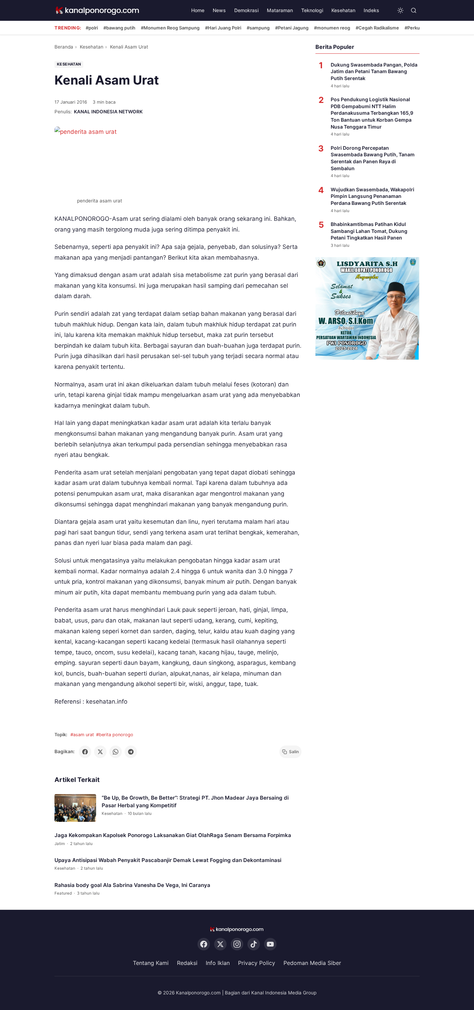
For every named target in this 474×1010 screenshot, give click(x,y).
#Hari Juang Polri (223, 28)
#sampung (258, 28)
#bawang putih (119, 28)
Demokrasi (246, 10)
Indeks (371, 10)
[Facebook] (203, 944)
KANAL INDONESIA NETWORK (108, 111)
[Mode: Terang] (400, 10)
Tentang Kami (151, 962)
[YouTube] (270, 944)
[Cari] (414, 10)
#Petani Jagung (291, 28)
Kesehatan (343, 10)
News (219, 10)
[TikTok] (253, 944)
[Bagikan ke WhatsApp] (115, 752)
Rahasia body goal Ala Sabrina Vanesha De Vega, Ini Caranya (132, 884)
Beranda (63, 47)
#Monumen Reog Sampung (170, 28)
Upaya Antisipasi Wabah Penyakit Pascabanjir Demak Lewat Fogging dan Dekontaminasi (167, 860)
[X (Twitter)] (220, 944)
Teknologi (312, 10)
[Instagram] (237, 944)
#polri (92, 28)
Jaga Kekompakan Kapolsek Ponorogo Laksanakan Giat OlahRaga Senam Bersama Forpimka (172, 835)
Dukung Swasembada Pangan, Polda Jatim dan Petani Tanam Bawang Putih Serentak (374, 71)
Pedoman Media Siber (312, 962)
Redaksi (187, 962)
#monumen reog (332, 28)
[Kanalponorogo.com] (97, 10)
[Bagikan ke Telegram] (131, 752)
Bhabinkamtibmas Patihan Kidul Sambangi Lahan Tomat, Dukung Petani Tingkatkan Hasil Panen (369, 231)
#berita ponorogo (114, 734)
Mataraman (280, 10)
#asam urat (82, 734)
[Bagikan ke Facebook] (85, 752)
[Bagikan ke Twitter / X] (100, 752)
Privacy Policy (256, 962)
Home (197, 10)
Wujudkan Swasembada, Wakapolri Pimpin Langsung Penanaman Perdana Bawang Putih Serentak (372, 196)
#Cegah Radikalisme (377, 28)
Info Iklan (218, 962)
